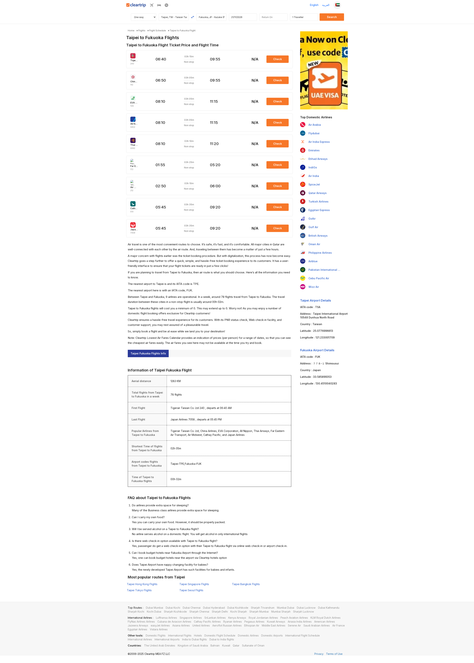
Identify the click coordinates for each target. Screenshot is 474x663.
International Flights (179, 635)
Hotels (198, 635)
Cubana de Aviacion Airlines (174, 621)
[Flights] (151, 6)
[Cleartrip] (136, 6)
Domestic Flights (156, 635)
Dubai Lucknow (306, 607)
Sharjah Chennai (199, 611)
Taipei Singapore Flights (194, 584)
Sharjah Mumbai (259, 611)
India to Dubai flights (194, 639)
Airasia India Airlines (300, 621)
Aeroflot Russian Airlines (227, 625)
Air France (338, 625)
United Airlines (201, 625)
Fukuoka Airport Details (317, 350)
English (314, 4)
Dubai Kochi (173, 607)
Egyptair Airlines (137, 629)
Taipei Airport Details (315, 300)
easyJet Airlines (160, 625)
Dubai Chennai (192, 607)
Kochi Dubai (154, 611)
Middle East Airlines (273, 625)
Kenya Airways (237, 617)
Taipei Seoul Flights (191, 590)
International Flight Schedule (302, 635)
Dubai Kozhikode (237, 607)
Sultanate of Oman (253, 645)
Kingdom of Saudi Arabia (193, 645)
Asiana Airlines (181, 625)
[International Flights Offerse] (166, 6)
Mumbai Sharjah (281, 611)
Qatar (236, 645)
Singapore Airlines (191, 617)
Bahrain (215, 645)
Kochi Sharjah (238, 611)
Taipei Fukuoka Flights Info (148, 353)
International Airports (167, 639)
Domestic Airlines (248, 635)
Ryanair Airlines (232, 621)
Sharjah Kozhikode (175, 611)
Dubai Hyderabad (214, 607)
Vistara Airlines (159, 629)
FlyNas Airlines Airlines (141, 621)
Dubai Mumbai (154, 607)
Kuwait (226, 645)
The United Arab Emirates (159, 645)
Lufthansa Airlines (166, 617)
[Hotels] (159, 6)
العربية (325, 4)
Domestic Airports (272, 635)
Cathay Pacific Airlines (207, 621)
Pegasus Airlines (254, 621)
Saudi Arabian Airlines (316, 625)
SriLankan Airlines (215, 617)
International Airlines (140, 639)
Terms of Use (334, 653)
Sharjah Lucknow (303, 611)
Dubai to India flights (221, 639)
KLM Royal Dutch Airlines (326, 617)
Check (277, 59)
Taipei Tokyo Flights (139, 590)
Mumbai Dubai (285, 607)
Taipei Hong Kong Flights (142, 584)
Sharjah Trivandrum (262, 607)
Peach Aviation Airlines (294, 617)
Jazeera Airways (138, 625)
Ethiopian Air (251, 625)
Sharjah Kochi (136, 611)
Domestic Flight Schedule (219, 635)
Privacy (318, 653)
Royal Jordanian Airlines (263, 617)
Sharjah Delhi (220, 611)
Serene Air (294, 625)
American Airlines (324, 621)
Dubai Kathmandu (328, 607)
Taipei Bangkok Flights (246, 584)
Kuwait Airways (276, 621)
